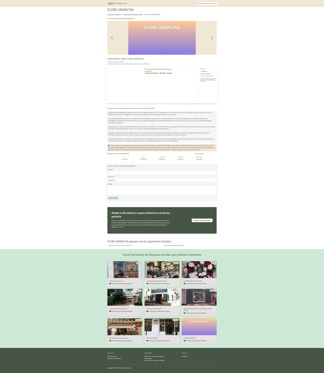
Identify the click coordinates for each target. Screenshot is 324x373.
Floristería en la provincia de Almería (120, 245)
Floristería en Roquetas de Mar (174, 245)
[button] (112, 38)
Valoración (111, 177)
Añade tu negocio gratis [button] (208, 3)
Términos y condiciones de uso (154, 356)
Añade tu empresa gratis (202, 220)
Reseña (110, 184)
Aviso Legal (148, 358)
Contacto (184, 356)
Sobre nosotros (112, 356)
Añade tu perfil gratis (114, 358)
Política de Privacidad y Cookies (154, 360)
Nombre (110, 169)
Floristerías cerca (120, 3)
